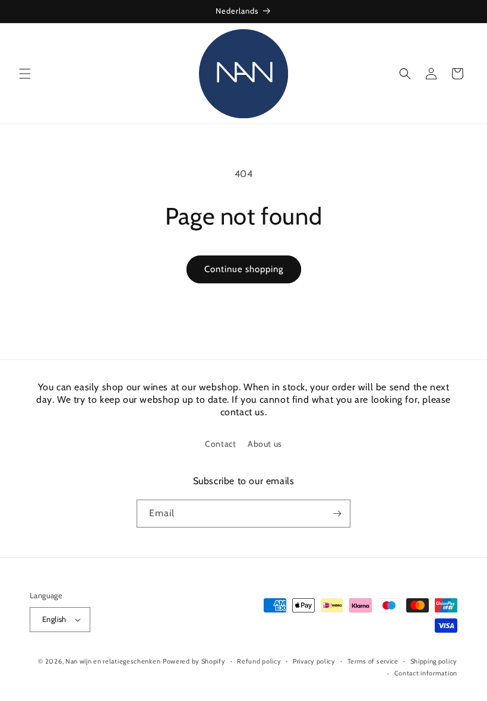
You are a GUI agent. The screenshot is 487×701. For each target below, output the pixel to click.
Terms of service (373, 661)
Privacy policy (314, 661)
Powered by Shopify (194, 661)
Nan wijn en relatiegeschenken (112, 661)
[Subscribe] (337, 514)
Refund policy (259, 661)
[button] (25, 74)
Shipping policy (434, 661)
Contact (220, 443)
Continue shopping (243, 269)
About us (265, 443)
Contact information (425, 673)
